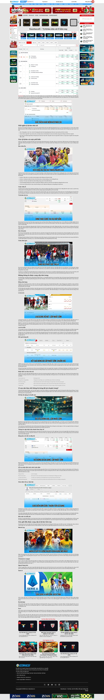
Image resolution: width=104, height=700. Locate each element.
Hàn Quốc (72, 4)
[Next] (77, 35)
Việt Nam (61, 4)
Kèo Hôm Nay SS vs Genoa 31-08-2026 (27, 633)
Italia (39, 4)
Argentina (48, 4)
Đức (32, 4)
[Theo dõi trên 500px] (56, 685)
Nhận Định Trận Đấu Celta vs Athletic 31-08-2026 (48, 633)
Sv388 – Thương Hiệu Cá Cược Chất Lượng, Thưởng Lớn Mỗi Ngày (87, 37)
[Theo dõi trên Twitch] (59, 685)
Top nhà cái (44, 1)
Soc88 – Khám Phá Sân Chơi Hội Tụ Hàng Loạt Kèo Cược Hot (88, 30)
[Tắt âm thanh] (77, 45)
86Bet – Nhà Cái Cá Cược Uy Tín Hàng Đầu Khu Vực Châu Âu (87, 26)
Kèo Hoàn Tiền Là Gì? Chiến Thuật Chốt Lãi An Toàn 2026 (27, 654)
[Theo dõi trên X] (45, 685)
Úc (75, 4)
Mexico (55, 4)
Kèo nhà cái (20, 95)
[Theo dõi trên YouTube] (52, 685)
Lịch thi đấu (74, 1)
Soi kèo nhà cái (59, 1)
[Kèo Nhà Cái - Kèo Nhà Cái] (14, 1)
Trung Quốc (80, 4)
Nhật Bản (66, 4)
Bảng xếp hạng (88, 1)
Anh (22, 4)
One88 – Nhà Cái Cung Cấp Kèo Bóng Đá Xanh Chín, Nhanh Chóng (88, 41)
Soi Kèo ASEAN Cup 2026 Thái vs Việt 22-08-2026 (69, 633)
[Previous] (19, 35)
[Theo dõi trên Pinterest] (48, 685)
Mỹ (52, 4)
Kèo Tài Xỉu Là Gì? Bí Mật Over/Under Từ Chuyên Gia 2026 (48, 654)
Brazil (43, 4)
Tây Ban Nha (26, 4)
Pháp (35, 4)
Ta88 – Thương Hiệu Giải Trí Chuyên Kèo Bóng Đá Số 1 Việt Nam (88, 34)
